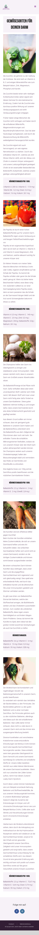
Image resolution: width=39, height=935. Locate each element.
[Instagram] (22, 911)
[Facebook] (16, 911)
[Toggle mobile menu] (35, 6)
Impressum (11, 924)
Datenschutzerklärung (25, 924)
